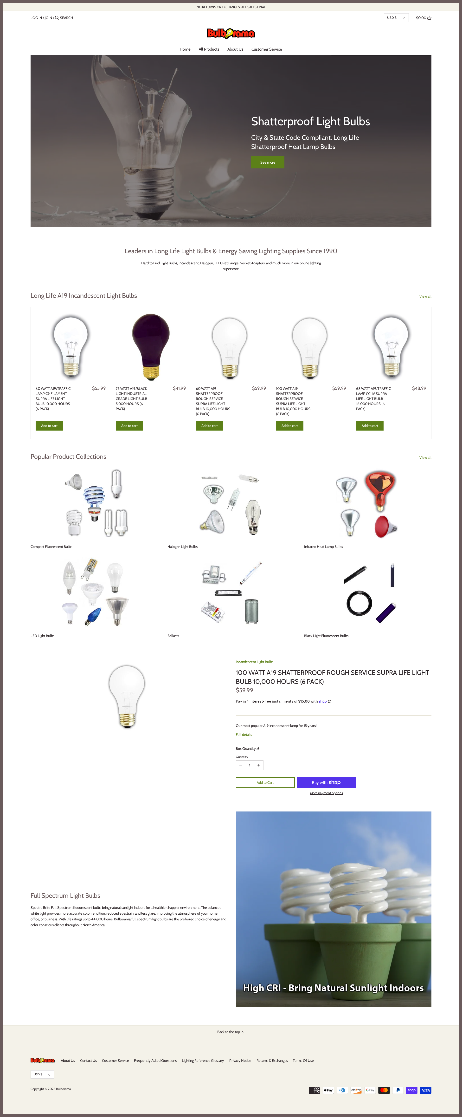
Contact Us (88, 1060)
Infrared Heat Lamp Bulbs (323, 547)
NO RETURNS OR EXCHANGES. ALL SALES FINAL (231, 7)
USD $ (392, 18)
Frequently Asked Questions (155, 1060)
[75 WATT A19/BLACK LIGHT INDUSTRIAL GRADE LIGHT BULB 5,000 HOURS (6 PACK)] (151, 347)
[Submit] (57, 17)
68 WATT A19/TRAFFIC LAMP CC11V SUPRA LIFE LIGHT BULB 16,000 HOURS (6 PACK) (373, 398)
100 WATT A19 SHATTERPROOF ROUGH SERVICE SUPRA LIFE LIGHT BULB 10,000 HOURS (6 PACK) (293, 401)
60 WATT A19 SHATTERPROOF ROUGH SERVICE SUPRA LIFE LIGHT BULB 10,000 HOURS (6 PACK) (213, 401)
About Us (68, 1060)
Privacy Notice (240, 1060)
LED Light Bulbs (42, 636)
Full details (244, 734)
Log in (36, 18)
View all (425, 296)
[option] (231, 141)
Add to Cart (265, 782)
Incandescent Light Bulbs (254, 662)
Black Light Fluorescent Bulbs (326, 636)
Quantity (242, 757)
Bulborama (63, 1089)
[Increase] (258, 765)
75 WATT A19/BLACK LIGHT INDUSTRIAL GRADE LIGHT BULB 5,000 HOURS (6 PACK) (131, 398)
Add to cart (49, 426)
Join (48, 18)
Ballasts (173, 636)
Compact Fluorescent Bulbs (51, 547)
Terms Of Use (303, 1060)
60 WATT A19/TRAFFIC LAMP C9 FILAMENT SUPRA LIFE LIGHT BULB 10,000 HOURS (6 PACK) (53, 398)
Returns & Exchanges (272, 1060)
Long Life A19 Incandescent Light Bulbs (84, 295)
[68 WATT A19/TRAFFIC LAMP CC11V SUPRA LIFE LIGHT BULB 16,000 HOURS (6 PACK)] (391, 347)
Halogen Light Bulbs (182, 547)
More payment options (326, 793)
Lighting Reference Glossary (203, 1060)
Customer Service (115, 1060)
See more (267, 162)
